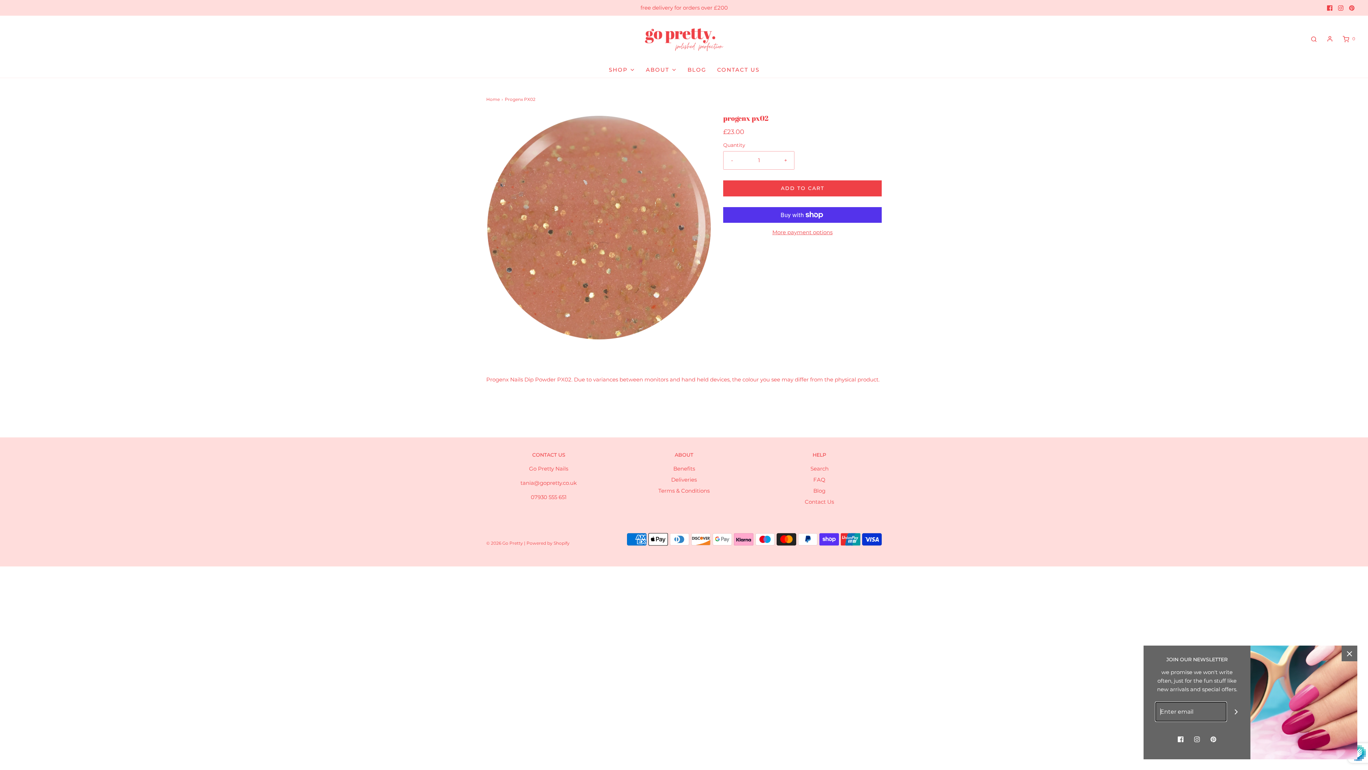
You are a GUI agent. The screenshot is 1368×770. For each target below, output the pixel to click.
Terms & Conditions (684, 490)
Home (493, 99)
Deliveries (684, 479)
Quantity (734, 145)
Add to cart (802, 188)
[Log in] (1330, 39)
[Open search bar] (1313, 39)
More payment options (802, 232)
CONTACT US (738, 69)
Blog (819, 490)
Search (819, 468)
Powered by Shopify (548, 543)
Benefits (684, 468)
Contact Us (819, 501)
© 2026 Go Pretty (505, 543)
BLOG (697, 69)
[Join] (1236, 712)
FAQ (819, 479)
